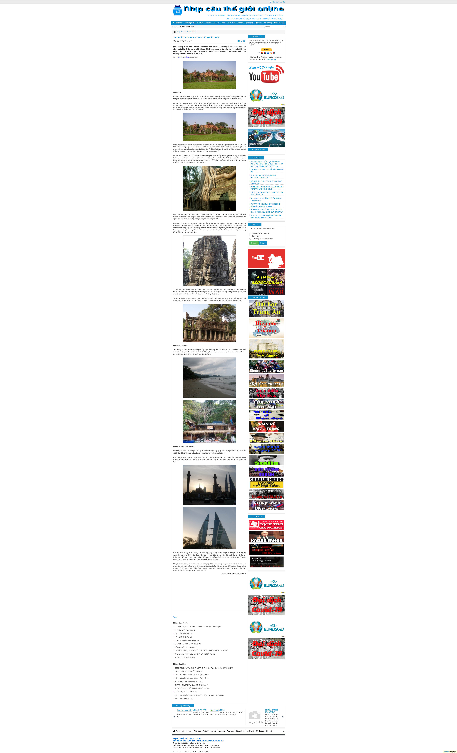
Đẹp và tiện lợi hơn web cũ (261, 233)
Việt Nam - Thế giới (201, 731)
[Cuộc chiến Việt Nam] (266, 392)
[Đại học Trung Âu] (266, 308)
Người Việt (250, 731)
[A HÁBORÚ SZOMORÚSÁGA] (266, 282)
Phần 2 (186, 57)
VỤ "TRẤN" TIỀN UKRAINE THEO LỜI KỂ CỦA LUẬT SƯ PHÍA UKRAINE (265, 205)
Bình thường (256, 236)
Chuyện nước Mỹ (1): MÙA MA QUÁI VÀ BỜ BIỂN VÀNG (195, 654)
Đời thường (260, 731)
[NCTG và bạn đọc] (266, 415)
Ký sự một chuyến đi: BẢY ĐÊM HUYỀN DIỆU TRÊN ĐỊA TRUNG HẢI (199, 695)
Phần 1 (179, 57)
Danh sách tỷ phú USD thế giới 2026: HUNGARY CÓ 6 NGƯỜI (263, 176)
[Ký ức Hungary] (266, 380)
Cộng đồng (240, 731)
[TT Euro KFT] (266, 137)
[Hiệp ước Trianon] (266, 328)
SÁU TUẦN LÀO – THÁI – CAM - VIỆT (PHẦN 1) (192, 678)
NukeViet (185, 752)
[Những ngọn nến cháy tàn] (266, 549)
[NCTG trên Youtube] (266, 73)
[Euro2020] (266, 95)
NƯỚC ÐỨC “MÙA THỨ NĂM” (185, 657)
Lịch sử (213, 731)
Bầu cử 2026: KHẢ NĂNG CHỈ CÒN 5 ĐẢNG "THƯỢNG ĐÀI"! (266, 199)
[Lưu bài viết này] (244, 40)
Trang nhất (180, 731)
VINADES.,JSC (203, 752)
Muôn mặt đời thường (183, 706)
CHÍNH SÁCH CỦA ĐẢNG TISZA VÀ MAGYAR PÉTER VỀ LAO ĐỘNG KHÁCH (267, 188)
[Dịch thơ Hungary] (266, 524)
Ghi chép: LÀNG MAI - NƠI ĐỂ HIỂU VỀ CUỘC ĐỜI (267, 171)
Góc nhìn (221, 731)
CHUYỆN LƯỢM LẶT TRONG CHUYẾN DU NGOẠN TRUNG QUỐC (198, 627)
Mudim (446, 752)
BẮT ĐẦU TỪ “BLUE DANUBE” (185, 647)
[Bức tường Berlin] (266, 471)
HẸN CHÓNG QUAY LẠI (183, 637)
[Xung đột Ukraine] (266, 505)
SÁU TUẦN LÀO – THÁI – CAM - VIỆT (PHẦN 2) (192, 675)
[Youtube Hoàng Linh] (266, 258)
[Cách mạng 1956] (266, 449)
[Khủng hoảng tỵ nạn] (266, 366)
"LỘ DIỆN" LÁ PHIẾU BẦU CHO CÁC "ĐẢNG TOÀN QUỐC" (266, 182)
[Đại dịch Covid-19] (266, 117)
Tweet (175, 617)
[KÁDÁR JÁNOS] (266, 536)
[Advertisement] (209, 592)
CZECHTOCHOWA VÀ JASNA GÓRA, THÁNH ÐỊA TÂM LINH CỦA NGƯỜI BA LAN (204, 668)
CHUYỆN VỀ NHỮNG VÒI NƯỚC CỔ (188, 644)
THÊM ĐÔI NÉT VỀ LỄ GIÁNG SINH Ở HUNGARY (192, 688)
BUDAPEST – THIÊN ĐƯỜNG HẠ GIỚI (188, 681)
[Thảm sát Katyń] (266, 494)
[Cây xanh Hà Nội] (266, 404)
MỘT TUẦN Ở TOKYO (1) (184, 633)
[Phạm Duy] (266, 437)
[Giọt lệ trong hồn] (266, 562)
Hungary (189, 731)
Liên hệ (269, 731)
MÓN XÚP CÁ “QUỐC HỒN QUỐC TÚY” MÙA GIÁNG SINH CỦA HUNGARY (201, 650)
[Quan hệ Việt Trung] (266, 426)
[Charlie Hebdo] (266, 482)
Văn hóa (230, 731)
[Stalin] (266, 460)
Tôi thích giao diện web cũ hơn (262, 239)
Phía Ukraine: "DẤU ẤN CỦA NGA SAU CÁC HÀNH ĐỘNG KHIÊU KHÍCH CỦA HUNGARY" (267, 211)
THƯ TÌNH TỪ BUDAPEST (184, 698)
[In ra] (242, 40)
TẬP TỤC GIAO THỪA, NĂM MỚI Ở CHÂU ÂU (191, 685)
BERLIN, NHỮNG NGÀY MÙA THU (187, 640)
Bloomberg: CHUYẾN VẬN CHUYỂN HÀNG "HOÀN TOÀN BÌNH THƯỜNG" (266, 216)
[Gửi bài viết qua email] (239, 40)
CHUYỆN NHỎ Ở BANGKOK (185, 630)
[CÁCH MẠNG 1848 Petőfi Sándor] (266, 349)
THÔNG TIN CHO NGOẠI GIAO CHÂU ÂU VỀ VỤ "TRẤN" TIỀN (267, 193)
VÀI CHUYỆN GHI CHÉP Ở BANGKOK (188, 671)
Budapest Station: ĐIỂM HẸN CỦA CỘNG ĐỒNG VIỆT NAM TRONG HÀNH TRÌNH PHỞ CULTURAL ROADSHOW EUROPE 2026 (267, 164)
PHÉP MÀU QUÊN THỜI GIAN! (186, 692)
